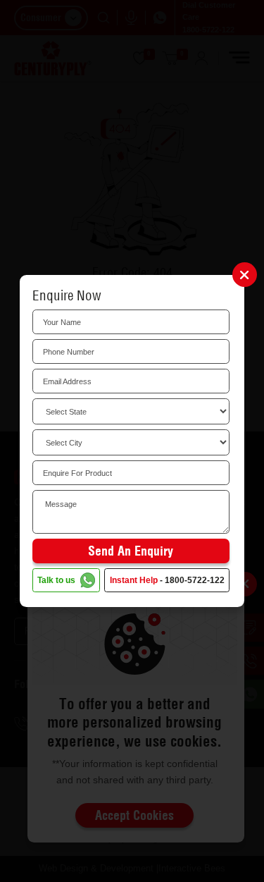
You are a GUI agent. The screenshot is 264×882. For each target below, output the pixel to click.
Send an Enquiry (130, 551)
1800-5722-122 (195, 580)
